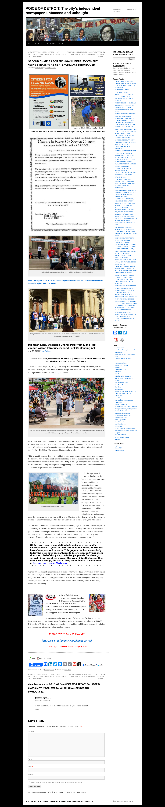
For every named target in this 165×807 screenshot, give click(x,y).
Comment (32, 731)
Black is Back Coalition (121, 365)
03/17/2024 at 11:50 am (42, 701)
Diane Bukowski (50, 68)
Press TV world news (121, 417)
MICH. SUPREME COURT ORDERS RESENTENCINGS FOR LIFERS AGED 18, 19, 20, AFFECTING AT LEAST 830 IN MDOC (125, 316)
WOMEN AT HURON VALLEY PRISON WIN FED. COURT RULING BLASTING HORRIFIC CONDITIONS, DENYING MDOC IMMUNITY (125, 279)
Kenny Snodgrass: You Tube (123, 393)
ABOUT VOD (39, 44)
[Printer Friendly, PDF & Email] (40, 658)
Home (30, 44)
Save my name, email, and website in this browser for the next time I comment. (56, 782)
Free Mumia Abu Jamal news (123, 385)
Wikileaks (117, 439)
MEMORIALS (51, 44)
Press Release (45, 351)
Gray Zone (118, 387)
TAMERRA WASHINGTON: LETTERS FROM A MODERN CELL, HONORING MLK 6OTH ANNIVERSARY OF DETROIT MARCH (47, 54)
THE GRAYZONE (120, 435)
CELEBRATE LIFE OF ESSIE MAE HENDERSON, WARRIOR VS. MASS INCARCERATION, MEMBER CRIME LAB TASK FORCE (125, 107)
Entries (118, 448)
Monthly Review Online (122, 411)
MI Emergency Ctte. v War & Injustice (126, 406)
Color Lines (118, 372)
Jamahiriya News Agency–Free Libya (125, 391)
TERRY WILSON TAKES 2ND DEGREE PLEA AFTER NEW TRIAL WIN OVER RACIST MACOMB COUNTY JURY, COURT (86, 54)
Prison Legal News (120, 420)
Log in (116, 446)
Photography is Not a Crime (123, 415)
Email (30, 767)
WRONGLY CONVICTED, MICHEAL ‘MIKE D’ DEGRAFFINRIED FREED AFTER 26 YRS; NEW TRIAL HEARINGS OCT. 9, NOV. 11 (125, 259)
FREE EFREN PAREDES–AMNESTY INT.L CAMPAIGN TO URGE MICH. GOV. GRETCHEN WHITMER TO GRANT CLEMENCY (125, 183)
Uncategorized (49, 670)
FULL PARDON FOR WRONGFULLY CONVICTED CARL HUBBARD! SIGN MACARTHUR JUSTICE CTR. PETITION (124, 96)
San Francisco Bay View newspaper (125, 428)
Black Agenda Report (121, 363)
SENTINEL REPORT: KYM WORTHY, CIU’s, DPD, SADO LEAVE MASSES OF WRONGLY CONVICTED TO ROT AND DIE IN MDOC (126, 231)
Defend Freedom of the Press (123, 376)
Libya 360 (117, 398)
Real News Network (120, 424)
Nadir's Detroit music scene (122, 413)
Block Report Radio (120, 369)
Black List (117, 367)
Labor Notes (118, 396)
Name (30, 759)
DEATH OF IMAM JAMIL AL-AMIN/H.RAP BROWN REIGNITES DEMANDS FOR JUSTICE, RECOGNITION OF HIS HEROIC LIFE (126, 220)
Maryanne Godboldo (121, 404)
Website (30, 774)
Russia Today (118, 426)
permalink (67, 670)
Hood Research (119, 389)
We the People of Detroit (122, 437)
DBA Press (118, 374)
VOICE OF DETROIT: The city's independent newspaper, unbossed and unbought (63, 10)
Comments (119, 450)
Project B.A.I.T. (119, 422)
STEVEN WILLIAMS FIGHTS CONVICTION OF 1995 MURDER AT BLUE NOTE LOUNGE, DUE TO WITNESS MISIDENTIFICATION (125, 85)
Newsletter (62, 44)
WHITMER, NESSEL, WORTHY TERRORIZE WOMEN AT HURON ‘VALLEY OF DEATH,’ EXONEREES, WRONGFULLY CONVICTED (125, 144)
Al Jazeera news (119, 348)
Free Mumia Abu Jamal (121, 382)
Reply (37, 709)
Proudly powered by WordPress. (124, 801)
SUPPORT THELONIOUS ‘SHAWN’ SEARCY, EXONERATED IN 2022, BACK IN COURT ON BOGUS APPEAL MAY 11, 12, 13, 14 (125, 172)
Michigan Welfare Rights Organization (126, 409)
